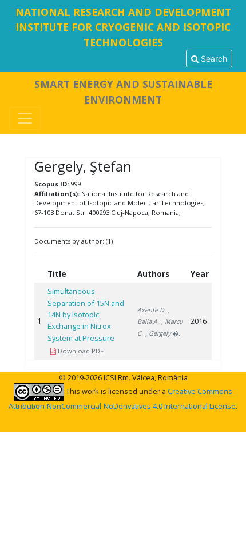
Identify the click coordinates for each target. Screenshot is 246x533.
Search (213, 58)
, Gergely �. (162, 333)
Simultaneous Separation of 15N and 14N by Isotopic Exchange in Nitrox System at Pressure (85, 314)
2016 (199, 321)
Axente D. (151, 309)
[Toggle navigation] (25, 118)
